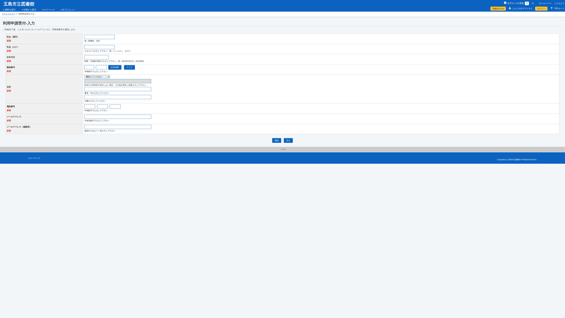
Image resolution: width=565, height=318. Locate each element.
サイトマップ (34, 158)
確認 (277, 140)
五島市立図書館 (19, 3)
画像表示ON (498, 9)
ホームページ (545, 3)
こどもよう (559, 3)
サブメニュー (68, 10)
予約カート (559, 8)
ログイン (541, 9)
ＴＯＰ (283, 149)
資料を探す (10, 10)
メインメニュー (8, 14)
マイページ (49, 10)
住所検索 (115, 67)
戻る (288, 140)
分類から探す (29, 10)
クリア (129, 67)
